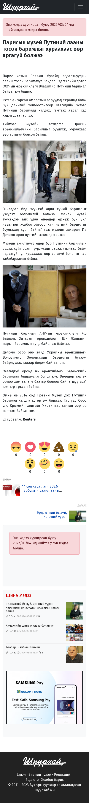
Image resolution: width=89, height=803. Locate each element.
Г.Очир (12, 616)
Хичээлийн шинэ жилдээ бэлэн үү (30, 625)
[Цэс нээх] (80, 7)
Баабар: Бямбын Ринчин (23, 647)
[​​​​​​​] (44, 762)
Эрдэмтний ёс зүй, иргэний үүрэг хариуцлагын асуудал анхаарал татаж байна (48, 519)
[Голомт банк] (44, 697)
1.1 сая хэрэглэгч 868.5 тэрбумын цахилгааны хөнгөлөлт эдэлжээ (40, 490)
